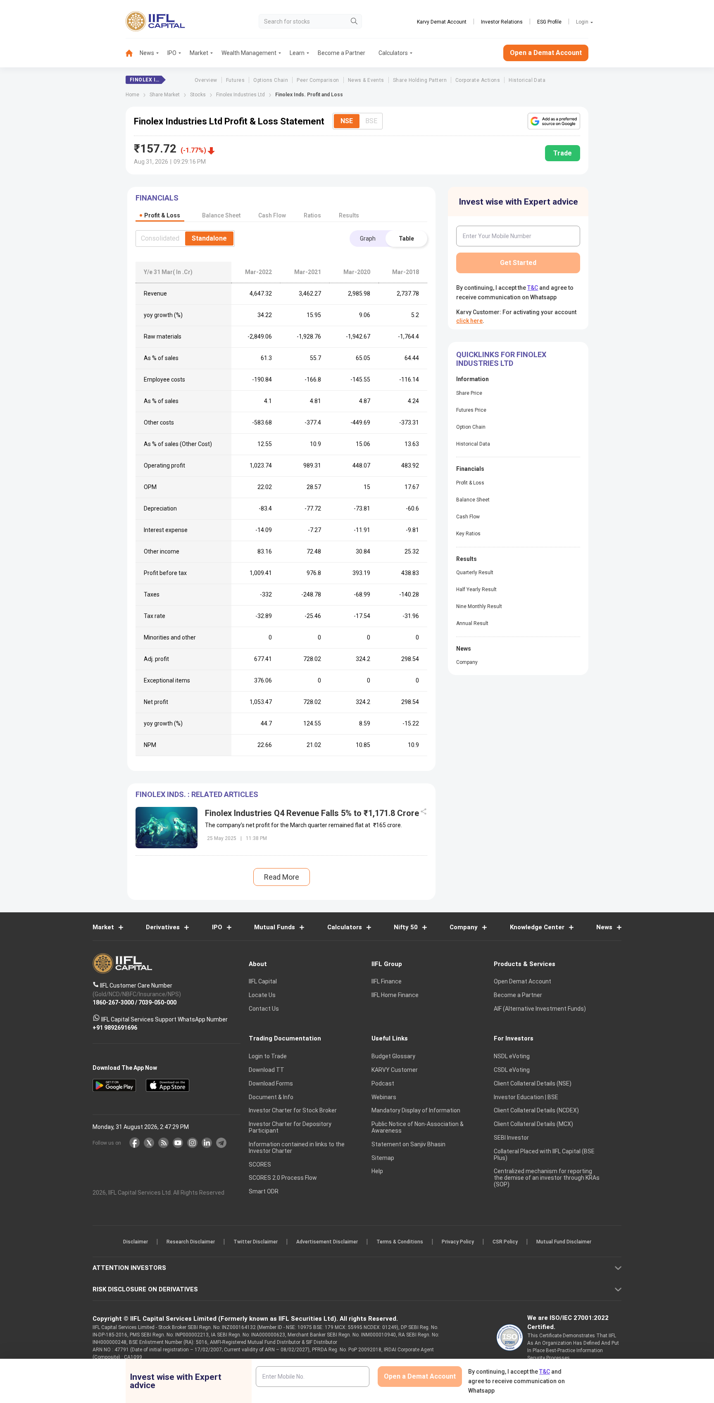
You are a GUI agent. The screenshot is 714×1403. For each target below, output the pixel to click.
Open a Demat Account (299, 730)
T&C (313, 755)
